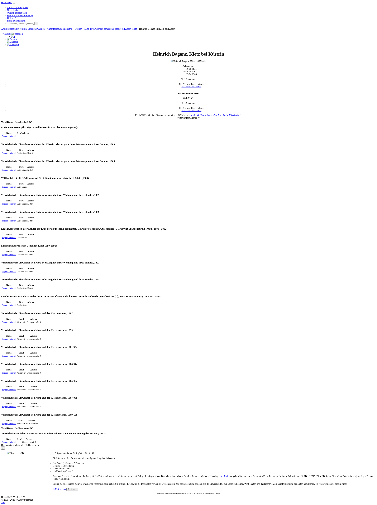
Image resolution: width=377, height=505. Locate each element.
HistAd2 (6, 2)
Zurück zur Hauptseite (17, 7)
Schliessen (72, 489)
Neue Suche (12, 10)
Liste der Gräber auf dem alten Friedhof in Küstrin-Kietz (214, 115)
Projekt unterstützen (16, 20)
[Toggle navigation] (14, 3)
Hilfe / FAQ (12, 18)
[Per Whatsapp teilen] (13, 44)
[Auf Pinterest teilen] (12, 39)
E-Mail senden (59, 489)
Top (3, 502)
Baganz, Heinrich (9, 136)
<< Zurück (6, 34)
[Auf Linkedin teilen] (12, 42)
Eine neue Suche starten (191, 86)
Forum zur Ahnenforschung (20, 15)
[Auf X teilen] (13, 36)
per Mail (224, 476)
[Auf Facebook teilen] (17, 34)
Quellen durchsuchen (17, 12)
